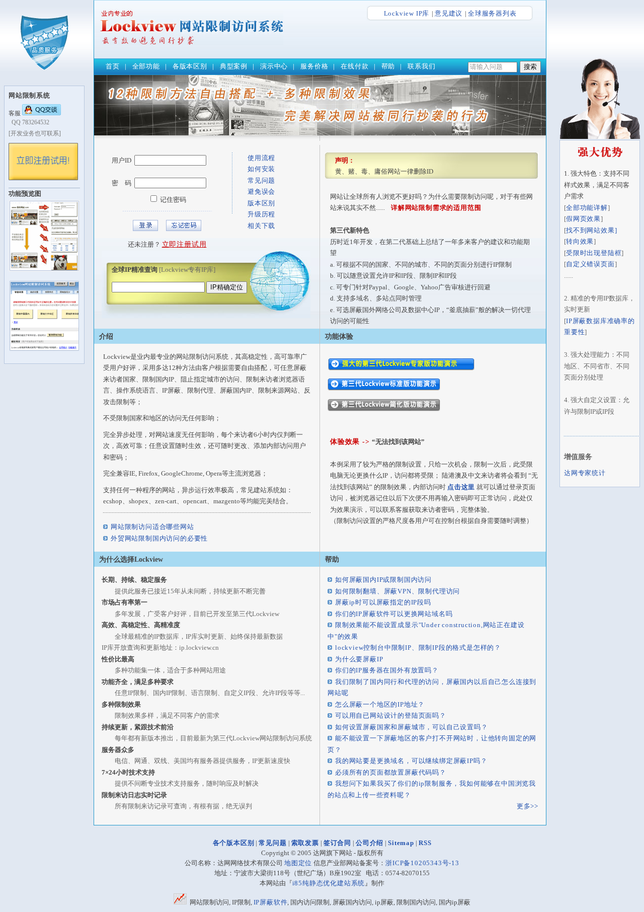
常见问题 (261, 180)
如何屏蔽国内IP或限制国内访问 (383, 579)
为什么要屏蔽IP (359, 659)
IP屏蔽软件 (271, 902)
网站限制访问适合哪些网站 (152, 526)
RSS (425, 843)
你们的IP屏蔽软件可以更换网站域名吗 (393, 614)
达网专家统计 (585, 473)
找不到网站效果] (591, 230)
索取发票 (305, 843)
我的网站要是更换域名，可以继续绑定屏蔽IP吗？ (411, 761)
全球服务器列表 (492, 13)
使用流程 (261, 158)
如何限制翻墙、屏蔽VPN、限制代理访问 (397, 591)
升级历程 (261, 214)
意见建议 (448, 13)
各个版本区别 (234, 843)
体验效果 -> (351, 441)
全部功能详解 (587, 207)
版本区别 (261, 203)
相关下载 (261, 226)
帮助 (388, 66)
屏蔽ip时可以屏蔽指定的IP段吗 (383, 602)
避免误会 (261, 191)
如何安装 (261, 169)
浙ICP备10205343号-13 (422, 863)
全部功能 (146, 66)
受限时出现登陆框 (593, 253)
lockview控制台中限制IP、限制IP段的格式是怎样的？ (418, 647)
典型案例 (234, 66)
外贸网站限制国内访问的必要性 (159, 538)
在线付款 (354, 66)
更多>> (527, 806)
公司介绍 (369, 843)
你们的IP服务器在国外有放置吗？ (387, 670)
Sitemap (401, 843)
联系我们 (421, 66)
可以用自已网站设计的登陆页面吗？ (390, 715)
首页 (113, 66)
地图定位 (298, 863)
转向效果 (580, 241)
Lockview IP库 (407, 13)
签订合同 (337, 843)
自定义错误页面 (590, 264)
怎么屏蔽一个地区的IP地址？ (380, 704)
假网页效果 (583, 218)
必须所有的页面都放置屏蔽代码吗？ (390, 772)
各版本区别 (190, 66)
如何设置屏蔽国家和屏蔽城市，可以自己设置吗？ (411, 727)
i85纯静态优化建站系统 (328, 883)
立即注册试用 (184, 244)
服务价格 (314, 66)
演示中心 (274, 66)
